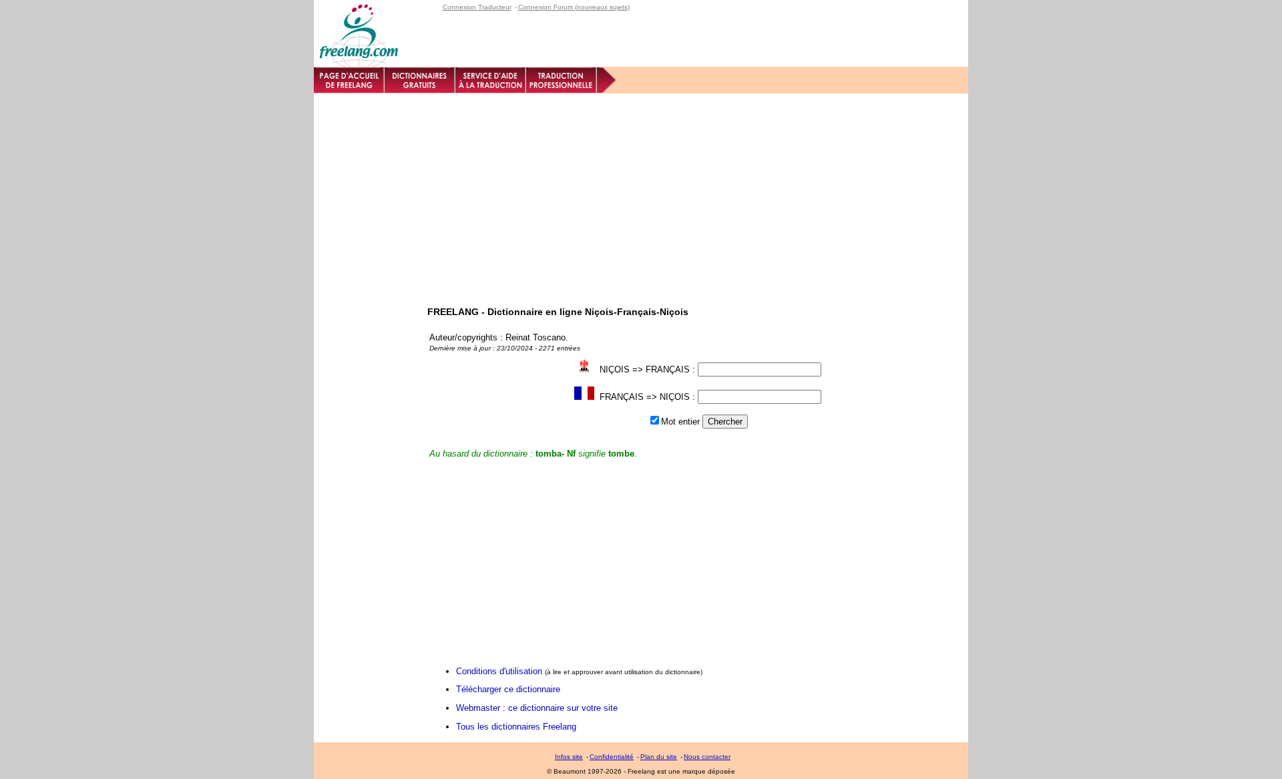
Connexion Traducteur (477, 7)
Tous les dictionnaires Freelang (516, 727)
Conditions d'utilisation (499, 671)
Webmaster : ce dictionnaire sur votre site (537, 708)
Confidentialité (612, 756)
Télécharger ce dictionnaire (508, 689)
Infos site (569, 756)
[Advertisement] (641, 193)
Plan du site (658, 756)
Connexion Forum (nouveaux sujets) (574, 7)
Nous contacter (707, 756)
